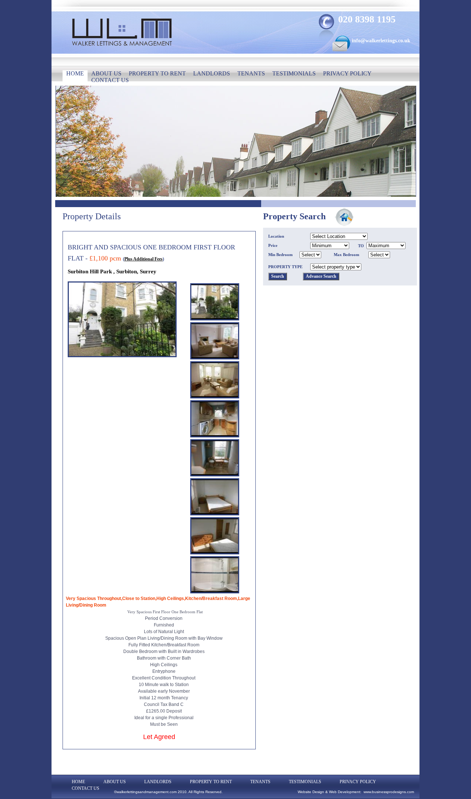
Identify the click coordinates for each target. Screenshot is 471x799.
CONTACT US (110, 80)
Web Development (344, 792)
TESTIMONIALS (294, 73)
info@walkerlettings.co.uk (381, 40)
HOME (75, 73)
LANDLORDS (211, 73)
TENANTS (251, 73)
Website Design (311, 792)
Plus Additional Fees (143, 259)
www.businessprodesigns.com (389, 792)
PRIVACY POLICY (347, 73)
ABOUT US (106, 73)
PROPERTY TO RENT (157, 73)
